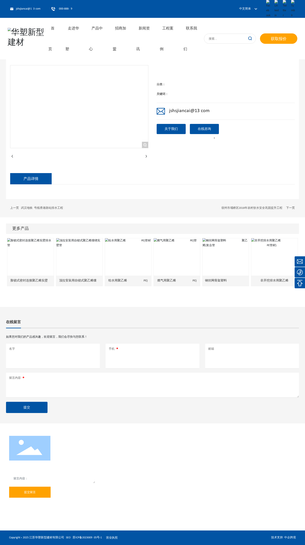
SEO (68, 537)
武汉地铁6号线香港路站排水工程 (42, 208)
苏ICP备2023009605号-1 (87, 537)
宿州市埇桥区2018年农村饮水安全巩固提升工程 (251, 208)
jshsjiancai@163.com (28, 8)
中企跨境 (290, 537)
